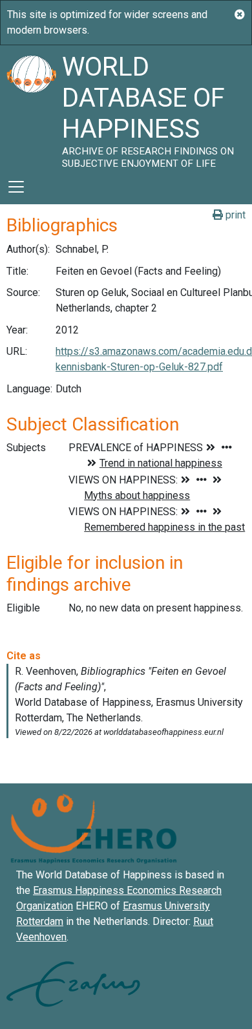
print (234, 215)
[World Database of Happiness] (31, 107)
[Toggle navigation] (16, 187)
